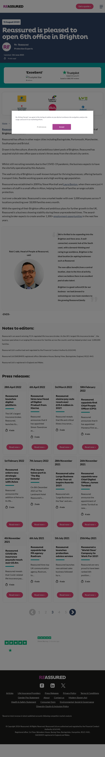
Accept (61, 127)
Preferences (41, 127)
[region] (52, 122)
